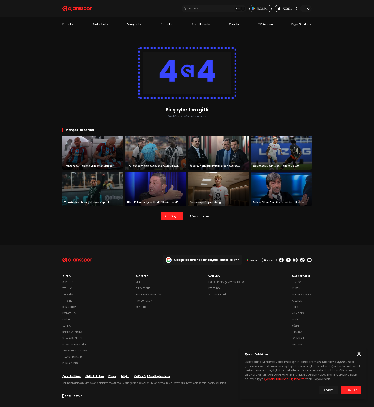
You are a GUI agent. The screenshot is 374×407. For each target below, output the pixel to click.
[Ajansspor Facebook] (281, 260)
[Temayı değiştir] (306, 8)
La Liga (66, 319)
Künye (112, 376)
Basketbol (99, 24)
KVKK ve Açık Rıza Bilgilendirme (152, 376)
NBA (138, 282)
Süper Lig (67, 282)
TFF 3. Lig (67, 300)
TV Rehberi (265, 24)
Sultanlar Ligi (217, 294)
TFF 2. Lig (67, 294)
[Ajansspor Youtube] (309, 260)
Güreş (296, 288)
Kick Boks (298, 313)
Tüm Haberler (201, 24)
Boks (295, 307)
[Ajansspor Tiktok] (302, 260)
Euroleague (143, 288)
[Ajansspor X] (288, 260)
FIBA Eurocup (144, 300)
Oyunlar (234, 24)
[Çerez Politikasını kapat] (359, 354)
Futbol (66, 24)
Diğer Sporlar (300, 24)
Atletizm (297, 300)
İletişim (125, 376)
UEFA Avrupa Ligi (72, 338)
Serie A (66, 325)
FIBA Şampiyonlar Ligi (148, 294)
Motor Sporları (302, 294)
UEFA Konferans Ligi (74, 344)
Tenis (295, 319)
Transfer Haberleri (74, 357)
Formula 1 (167, 24)
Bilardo (297, 332)
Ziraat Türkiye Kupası (75, 350)
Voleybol (133, 24)
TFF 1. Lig (67, 288)
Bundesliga (69, 307)
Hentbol (297, 282)
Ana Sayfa (172, 216)
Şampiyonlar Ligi (72, 332)
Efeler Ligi (214, 288)
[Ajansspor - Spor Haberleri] (77, 8)
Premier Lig (69, 313)
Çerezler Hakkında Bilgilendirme (285, 379)
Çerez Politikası (71, 376)
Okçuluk (297, 344)
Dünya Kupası (70, 363)
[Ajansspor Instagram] (295, 260)
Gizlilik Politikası (94, 376)
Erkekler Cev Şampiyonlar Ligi (226, 282)
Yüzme (295, 325)
